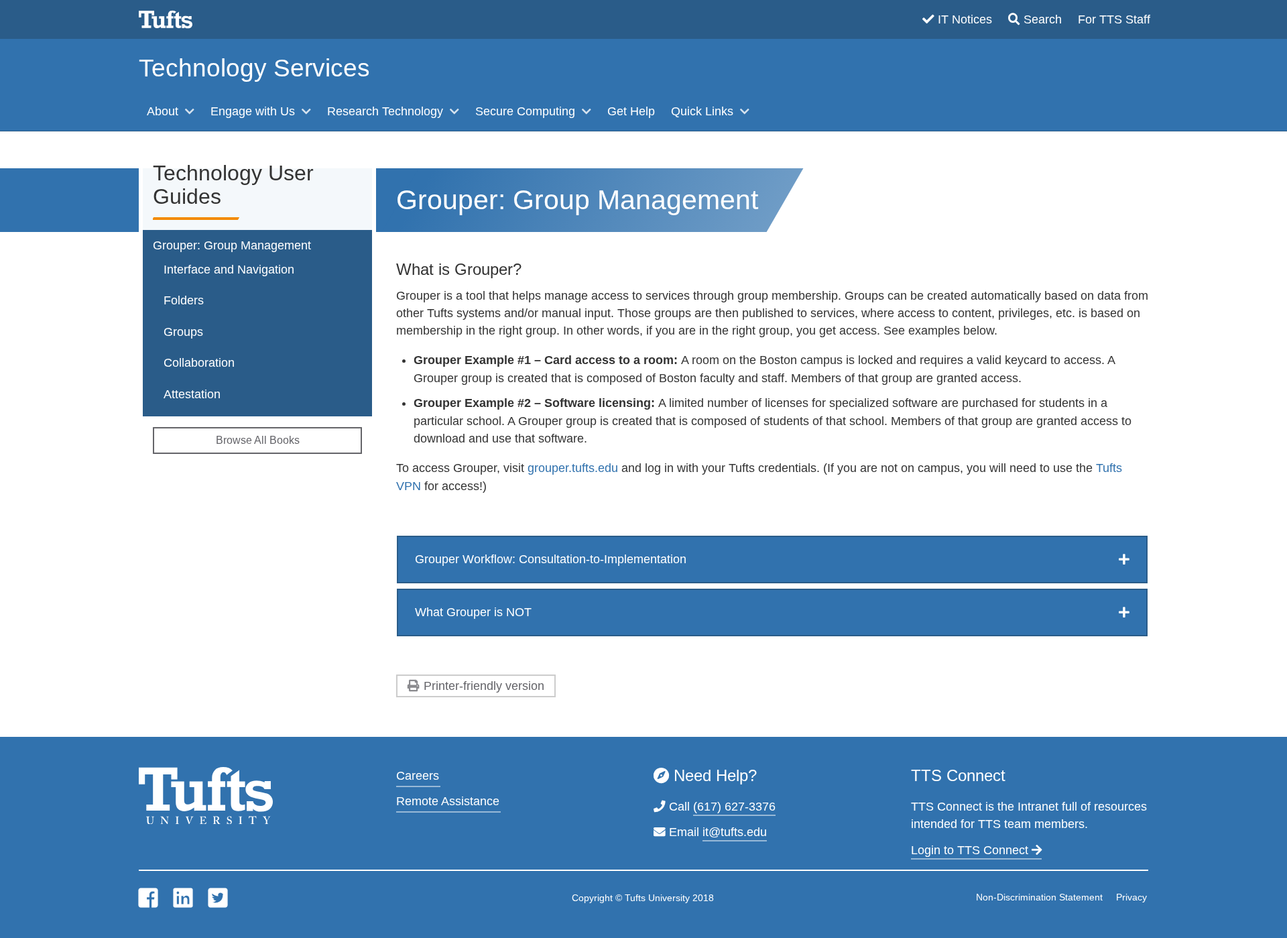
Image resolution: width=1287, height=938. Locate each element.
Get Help (631, 111)
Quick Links (704, 111)
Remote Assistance (447, 801)
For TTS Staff (1114, 19)
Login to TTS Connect (971, 850)
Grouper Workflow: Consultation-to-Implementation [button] (550, 559)
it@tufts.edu (734, 832)
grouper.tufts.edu (573, 468)
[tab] (772, 559)
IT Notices (965, 19)
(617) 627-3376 (734, 806)
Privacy (1131, 897)
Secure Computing (526, 111)
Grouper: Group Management (232, 245)
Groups (183, 332)
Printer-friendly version (484, 686)
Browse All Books (258, 440)
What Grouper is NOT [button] (473, 612)
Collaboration (199, 362)
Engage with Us (254, 111)
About (164, 111)
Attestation (192, 394)
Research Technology (386, 111)
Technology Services (254, 68)
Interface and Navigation (229, 269)
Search (1043, 19)
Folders (184, 300)
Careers (417, 775)
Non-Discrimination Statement (1039, 897)
